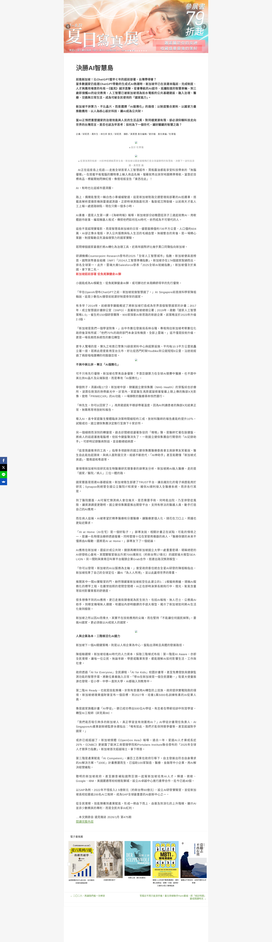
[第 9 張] (143, 50)
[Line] (3, 474)
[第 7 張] (139, 50)
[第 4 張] (132, 50)
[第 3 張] (130, 50)
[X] (3, 467)
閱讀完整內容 (85, 821)
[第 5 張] (134, 50)
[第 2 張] (128, 50)
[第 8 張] (141, 50)
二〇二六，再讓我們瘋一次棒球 (87, 896)
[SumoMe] (3, 481)
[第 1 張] (125, 50)
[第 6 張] (137, 50)
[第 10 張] (146, 50)
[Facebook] (3, 460)
